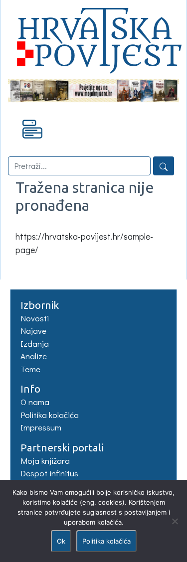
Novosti (34, 318)
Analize (33, 356)
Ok (61, 541)
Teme (30, 369)
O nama (34, 402)
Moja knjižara (45, 460)
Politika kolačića (49, 415)
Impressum (40, 427)
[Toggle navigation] (32, 128)
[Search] (163, 165)
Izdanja (34, 343)
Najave (33, 330)
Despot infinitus (49, 473)
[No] (175, 521)
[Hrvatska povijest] (93, 38)
